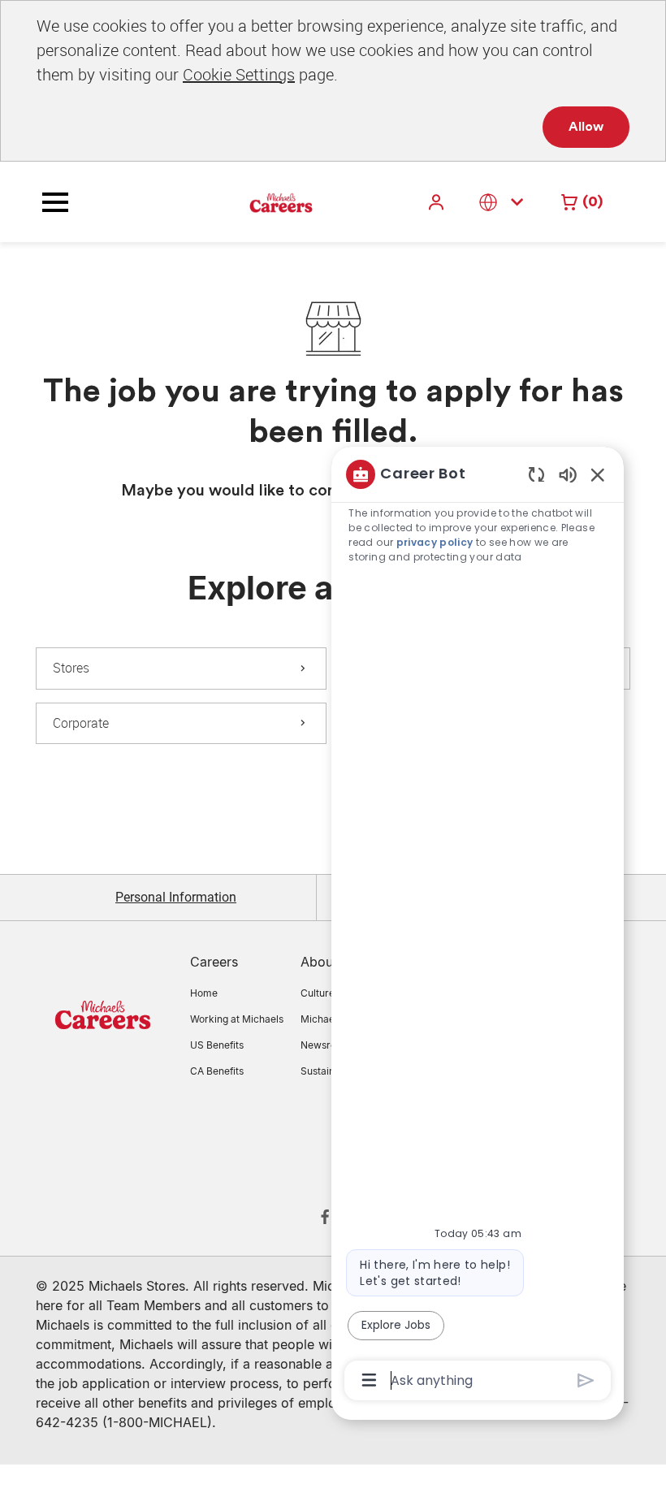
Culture (318, 993)
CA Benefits (217, 1071)
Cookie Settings (239, 74)
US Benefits (217, 1045)
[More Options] (369, 1380)
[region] (477, 926)
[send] (586, 1380)
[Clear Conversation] (536, 474)
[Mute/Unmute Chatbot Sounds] (568, 474)
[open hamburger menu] (55, 202)
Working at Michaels (236, 1019)
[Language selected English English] (504, 202)
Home (204, 993)
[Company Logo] (240, 201)
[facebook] (324, 1216)
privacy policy (435, 542)
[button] (438, 202)
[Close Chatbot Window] (597, 474)
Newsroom (326, 1045)
